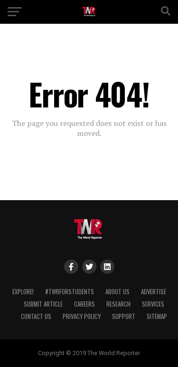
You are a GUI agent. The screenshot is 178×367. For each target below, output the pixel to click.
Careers (84, 304)
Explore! (23, 291)
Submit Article (43, 304)
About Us (117, 291)
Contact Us (36, 316)
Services (153, 304)
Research (118, 304)
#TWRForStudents (69, 291)
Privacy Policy (82, 316)
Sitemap (157, 316)
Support (123, 316)
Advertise (153, 291)
